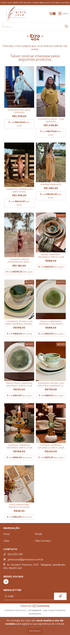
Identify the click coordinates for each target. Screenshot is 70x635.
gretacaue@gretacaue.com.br (25, 559)
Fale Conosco (43, 540)
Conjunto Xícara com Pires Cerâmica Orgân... (19, 322)
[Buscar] (66, 26)
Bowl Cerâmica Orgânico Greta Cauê (51, 255)
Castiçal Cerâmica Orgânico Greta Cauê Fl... (51, 446)
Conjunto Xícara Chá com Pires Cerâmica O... (51, 384)
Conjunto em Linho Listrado (19, 111)
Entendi (35, 631)
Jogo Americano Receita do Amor (19, 505)
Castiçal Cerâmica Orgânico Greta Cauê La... (19, 446)
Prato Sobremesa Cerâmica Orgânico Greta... (51, 322)
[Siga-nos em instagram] (5, 581)
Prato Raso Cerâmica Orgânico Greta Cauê (19, 384)
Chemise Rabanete (51, 184)
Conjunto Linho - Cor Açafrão (51, 120)
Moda (38, 534)
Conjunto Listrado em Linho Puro (19, 190)
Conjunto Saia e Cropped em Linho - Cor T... (19, 260)
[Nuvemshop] (35, 607)
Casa (6, 540)
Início (6, 534)
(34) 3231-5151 (15, 554)
